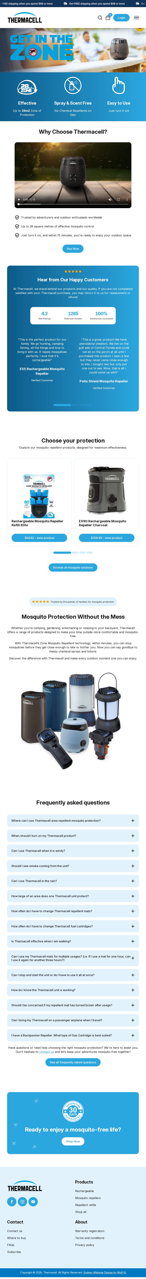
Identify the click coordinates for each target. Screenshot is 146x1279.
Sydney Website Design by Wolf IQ (105, 1272)
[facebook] (11, 1201)
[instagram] (22, 1201)
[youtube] (33, 1201)
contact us (46, 1052)
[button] (62, 405)
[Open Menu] (136, 17)
